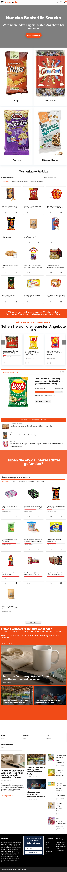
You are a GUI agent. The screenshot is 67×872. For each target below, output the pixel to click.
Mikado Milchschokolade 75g (55, 236)
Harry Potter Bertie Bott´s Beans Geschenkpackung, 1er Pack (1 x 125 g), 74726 (56, 353)
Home (47, 842)
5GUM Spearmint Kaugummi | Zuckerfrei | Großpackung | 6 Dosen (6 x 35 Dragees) (33, 507)
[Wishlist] (61, 2)
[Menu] (2, 2)
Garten (26, 735)
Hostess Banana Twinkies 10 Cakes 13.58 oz (32, 296)
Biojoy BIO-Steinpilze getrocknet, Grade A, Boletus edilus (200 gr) (10, 607)
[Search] (57, 2)
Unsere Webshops (49, 850)
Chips (11, 432)
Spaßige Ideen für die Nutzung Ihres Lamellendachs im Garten (36, 770)
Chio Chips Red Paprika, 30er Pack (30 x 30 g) (32, 207)
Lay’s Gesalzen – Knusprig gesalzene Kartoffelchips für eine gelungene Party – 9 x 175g (12, 354)
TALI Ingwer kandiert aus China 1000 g (10, 266)
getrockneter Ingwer (16, 423)
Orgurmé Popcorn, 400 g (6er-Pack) (9, 540)
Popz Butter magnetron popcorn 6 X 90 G (54, 540)
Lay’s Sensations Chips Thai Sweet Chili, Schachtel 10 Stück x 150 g (55, 574)
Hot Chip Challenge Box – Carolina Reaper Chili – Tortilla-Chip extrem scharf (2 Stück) (56, 208)
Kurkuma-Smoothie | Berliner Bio (60, 772)
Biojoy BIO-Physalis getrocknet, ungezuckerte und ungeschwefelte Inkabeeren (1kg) (33, 238)
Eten (3, 735)
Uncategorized (7, 744)
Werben (48, 854)
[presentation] (3, 342)
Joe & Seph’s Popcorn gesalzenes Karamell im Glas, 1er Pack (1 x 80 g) (55, 267)
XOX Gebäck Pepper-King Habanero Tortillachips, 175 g (10, 207)
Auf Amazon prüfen (48, 411)
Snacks (48, 735)
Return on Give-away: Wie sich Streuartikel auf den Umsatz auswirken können (13, 774)
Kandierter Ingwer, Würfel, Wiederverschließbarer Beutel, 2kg (31, 426)
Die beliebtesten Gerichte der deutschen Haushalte (36, 794)
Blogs (47, 847)
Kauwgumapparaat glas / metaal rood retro (10, 573)
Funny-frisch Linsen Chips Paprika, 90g (23, 435)
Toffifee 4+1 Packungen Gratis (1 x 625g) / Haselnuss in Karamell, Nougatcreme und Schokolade (56, 297)
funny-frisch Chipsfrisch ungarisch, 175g (8, 296)
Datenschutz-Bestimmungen (60, 843)
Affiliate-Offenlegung (60, 849)
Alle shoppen (49, 845)
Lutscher (12, 441)
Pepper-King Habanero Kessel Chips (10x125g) (10, 236)
